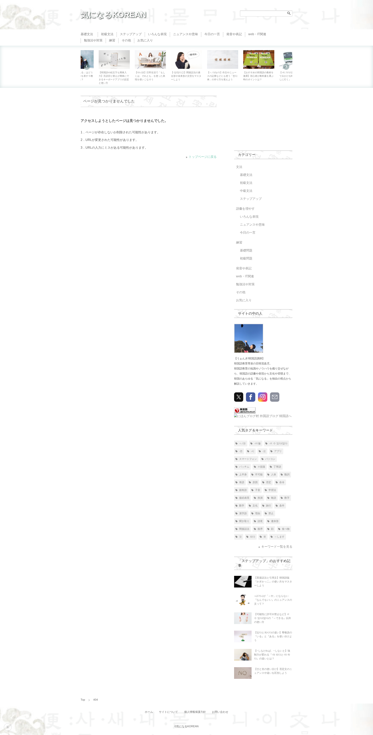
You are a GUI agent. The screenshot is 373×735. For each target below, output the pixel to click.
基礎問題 (246, 250)
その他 (126, 40)
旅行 (268, 505)
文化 (255, 505)
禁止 (271, 513)
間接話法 (244, 528)
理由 (257, 513)
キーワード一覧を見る (276, 546)
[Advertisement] (263, 120)
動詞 (286, 474)
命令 (281, 482)
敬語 (273, 497)
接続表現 (244, 497)
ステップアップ (131, 34)
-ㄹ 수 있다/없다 (278, 443)
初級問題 (246, 258)
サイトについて (168, 712)
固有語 (243, 490)
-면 (240, 451)
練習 (112, 40)
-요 (264, 451)
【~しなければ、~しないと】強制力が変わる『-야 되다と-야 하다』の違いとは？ (272, 654)
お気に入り (145, 40)
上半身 (243, 474)
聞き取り (244, 521)
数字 (286, 497)
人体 (273, 474)
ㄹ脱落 (261, 466)
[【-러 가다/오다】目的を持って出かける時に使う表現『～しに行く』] (259, 59)
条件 (281, 505)
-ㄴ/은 (242, 443)
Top (83, 699)
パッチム (244, 466)
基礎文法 (87, 34)
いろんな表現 (157, 34)
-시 (252, 451)
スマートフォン (248, 458)
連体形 (275, 521)
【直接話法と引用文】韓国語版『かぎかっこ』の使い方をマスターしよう (273, 581)
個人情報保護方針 (195, 712)
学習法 (272, 490)
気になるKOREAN (113, 14)
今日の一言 (212, 34)
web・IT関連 (257, 34)
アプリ (278, 451)
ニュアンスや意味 (185, 34)
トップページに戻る (203, 156)
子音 (257, 490)
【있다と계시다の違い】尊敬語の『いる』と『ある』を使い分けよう (273, 636)
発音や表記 (234, 34)
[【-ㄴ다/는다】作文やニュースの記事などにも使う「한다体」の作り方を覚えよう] (186, 59)
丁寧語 (277, 466)
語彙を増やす (245, 208)
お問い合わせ (220, 712)
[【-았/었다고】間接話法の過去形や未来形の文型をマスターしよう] (150, 59)
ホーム (149, 712)
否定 (268, 482)
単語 (241, 482)
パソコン (270, 458)
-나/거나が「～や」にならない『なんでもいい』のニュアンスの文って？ (273, 599)
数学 (241, 505)
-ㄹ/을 (257, 443)
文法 (239, 166)
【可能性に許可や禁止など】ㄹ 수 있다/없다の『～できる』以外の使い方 (272, 618)
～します (279, 536)
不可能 (259, 474)
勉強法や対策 (93, 40)
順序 (260, 528)
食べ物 (285, 528)
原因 (255, 482)
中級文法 (246, 190)
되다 (252, 536)
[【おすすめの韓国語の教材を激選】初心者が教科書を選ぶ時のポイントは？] (222, 59)
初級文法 (107, 34)
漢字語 (243, 513)
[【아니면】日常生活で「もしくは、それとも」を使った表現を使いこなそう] (114, 59)
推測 (260, 497)
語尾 (260, 521)
